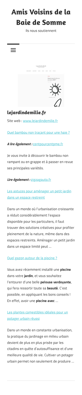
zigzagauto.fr (41, 179)
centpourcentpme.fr (48, 144)
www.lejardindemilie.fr (40, 120)
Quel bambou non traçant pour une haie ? (38, 132)
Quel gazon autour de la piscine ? (32, 258)
